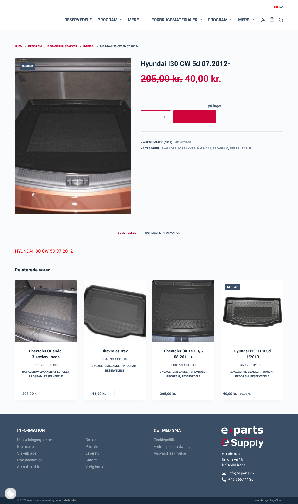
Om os (90, 440)
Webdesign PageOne (268, 500)
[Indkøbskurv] (271, 19)
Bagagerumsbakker (178, 148)
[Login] (263, 20)
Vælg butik (94, 467)
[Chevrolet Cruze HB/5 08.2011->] (183, 311)
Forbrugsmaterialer (174, 19)
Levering (92, 453)
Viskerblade (26, 453)
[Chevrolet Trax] (115, 311)
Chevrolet (61, 371)
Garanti (91, 460)
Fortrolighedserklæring (172, 446)
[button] (278, 7)
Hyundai (204, 148)
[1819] (194, 116)
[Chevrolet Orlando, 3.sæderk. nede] (46, 311)
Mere (133, 19)
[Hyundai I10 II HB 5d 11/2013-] (252, 311)
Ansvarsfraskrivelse (170, 453)
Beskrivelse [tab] (127, 232)
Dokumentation (30, 460)
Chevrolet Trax (115, 351)
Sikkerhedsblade (30, 467)
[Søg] (281, 20)
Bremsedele (26, 446)
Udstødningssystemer (35, 440)
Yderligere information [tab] (162, 232)
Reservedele (78, 19)
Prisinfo (91, 446)
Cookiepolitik (164, 440)
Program (220, 148)
